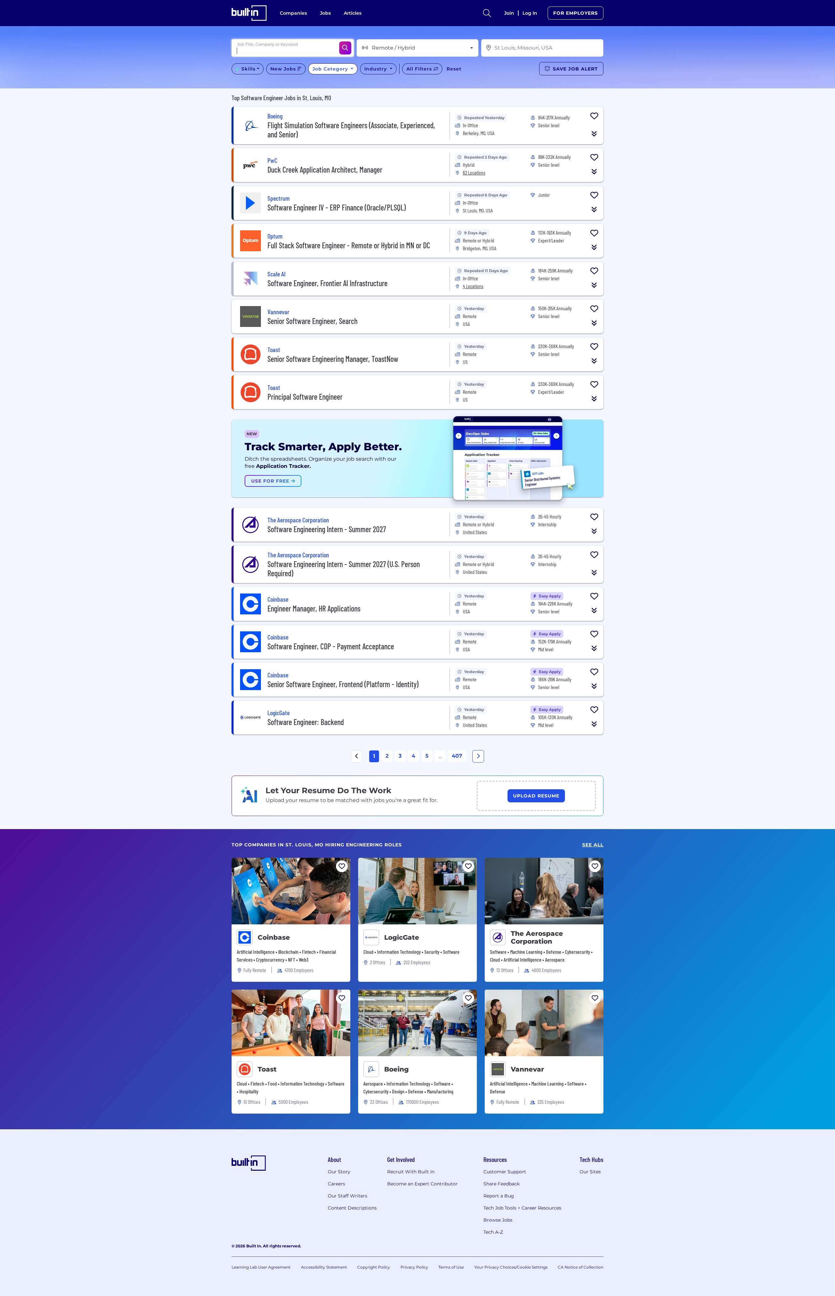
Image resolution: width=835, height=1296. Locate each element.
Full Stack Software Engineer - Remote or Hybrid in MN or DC (348, 245)
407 (457, 756)
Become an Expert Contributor (422, 1184)
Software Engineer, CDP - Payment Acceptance (330, 646)
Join (509, 13)
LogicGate (401, 937)
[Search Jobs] (345, 47)
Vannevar (527, 1069)
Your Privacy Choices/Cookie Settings (511, 1267)
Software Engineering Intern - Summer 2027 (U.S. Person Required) (343, 568)
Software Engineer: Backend (305, 722)
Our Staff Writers (347, 1196)
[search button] (487, 13)
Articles (352, 13)
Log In (530, 13)
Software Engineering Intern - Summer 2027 (326, 529)
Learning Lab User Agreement (261, 1267)
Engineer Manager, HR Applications (313, 608)
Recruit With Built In (410, 1172)
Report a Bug (498, 1196)
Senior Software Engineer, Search (312, 321)
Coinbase (274, 937)
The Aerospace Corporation (537, 937)
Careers (336, 1184)
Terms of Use (451, 1267)
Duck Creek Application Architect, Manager (324, 169)
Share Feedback (501, 1184)
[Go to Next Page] (478, 756)
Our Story (339, 1172)
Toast (267, 1069)
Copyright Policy (373, 1267)
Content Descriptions (352, 1208)
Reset (454, 69)
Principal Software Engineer (304, 396)
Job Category (331, 69)
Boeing (396, 1069)
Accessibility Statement (324, 1267)
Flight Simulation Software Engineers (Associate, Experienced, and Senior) (351, 129)
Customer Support (504, 1172)
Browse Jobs (497, 1220)
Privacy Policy (414, 1267)
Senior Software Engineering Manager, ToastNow (332, 358)
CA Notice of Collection (580, 1267)
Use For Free (271, 481)
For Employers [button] (575, 13)
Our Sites (590, 1172)
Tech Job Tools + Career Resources (522, 1208)
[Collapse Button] (594, 133)
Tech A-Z (493, 1232)
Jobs (325, 13)
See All (592, 845)
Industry (376, 69)
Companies (293, 13)
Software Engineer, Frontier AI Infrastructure (327, 283)
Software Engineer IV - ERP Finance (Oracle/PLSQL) (336, 207)
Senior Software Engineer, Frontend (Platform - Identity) (342, 684)
